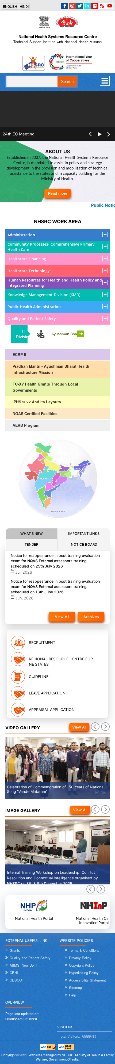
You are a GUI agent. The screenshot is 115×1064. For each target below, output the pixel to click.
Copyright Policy (81, 965)
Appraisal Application (52, 709)
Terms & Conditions (84, 950)
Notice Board (84, 544)
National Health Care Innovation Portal (94, 920)
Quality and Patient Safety (30, 957)
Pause (99, 138)
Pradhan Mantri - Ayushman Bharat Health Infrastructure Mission (51, 369)
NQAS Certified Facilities (35, 413)
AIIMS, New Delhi (23, 965)
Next (82, 334)
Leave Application (47, 693)
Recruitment (42, 642)
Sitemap (75, 987)
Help (72, 994)
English (10, 6)
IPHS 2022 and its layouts (37, 401)
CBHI (14, 972)
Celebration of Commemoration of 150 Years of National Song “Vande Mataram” (55, 789)
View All (62, 616)
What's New (31, 533)
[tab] (31, 534)
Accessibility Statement (87, 980)
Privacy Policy (80, 957)
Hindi (24, 6)
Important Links (83, 533)
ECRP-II (19, 354)
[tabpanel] (57, 587)
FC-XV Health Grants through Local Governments (45, 387)
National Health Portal (34, 918)
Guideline (38, 676)
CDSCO (16, 980)
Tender (31, 544)
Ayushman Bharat (66, 334)
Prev (90, 889)
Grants (15, 950)
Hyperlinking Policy (84, 972)
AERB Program (26, 425)
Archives (91, 616)
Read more (57, 193)
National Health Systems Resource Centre (57, 36)
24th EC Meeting (18, 134)
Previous (90, 138)
